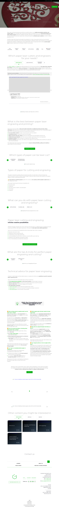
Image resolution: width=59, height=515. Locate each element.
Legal (29, 500)
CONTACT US (55, 6)
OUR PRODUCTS (25, 7)
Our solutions (10, 49)
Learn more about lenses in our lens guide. (41, 74)
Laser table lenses (13, 289)
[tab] (29, 407)
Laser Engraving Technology (29, 506)
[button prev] (8, 160)
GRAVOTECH (48, 7)
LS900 (18, 66)
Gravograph (34, 477)
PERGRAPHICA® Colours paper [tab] (21, 160)
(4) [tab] (19, 62)
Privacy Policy (29, 502)
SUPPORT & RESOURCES (42, 7)
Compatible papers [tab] (13, 160)
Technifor (29, 477)
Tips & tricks (37, 49)
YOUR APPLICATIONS (36, 7)
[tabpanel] (29, 178)
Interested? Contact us (29, 148)
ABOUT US (41, 463)
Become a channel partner (41, 465)
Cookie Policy (30, 501)
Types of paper (24, 49)
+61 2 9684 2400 (48, 478)
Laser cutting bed (13, 286)
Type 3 (24, 477)
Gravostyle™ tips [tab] (21, 259)
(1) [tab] (29, 62)
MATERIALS (30, 7)
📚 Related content (48, 49)
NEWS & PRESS (18, 465)
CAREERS (18, 463)
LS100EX (13, 66)
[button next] (51, 160)
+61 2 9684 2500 (48, 479)
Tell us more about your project (29, 244)
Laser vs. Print (16, 49)
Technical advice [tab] (13, 259)
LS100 (10, 66)
